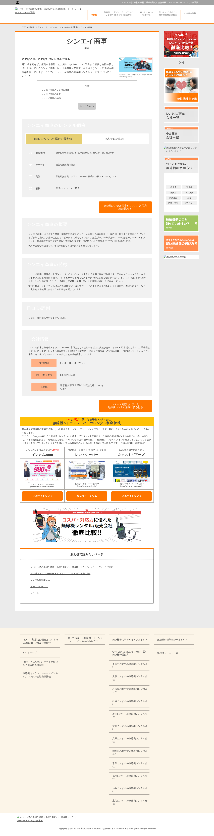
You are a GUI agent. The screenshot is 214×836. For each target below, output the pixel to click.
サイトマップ (30, 652)
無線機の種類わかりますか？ (172, 639)
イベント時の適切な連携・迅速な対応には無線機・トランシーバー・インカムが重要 (160, 2)
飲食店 (173, 187)
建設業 (173, 192)
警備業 (189, 187)
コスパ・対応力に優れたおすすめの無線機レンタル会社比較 (40, 641)
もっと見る (85, 106)
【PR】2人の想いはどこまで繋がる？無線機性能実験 (40, 663)
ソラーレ (34, 593)
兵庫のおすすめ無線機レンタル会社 (129, 740)
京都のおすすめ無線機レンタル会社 (129, 727)
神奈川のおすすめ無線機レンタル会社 (129, 752)
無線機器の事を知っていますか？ (129, 639)
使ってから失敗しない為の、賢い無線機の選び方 (129, 653)
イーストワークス (39, 586)
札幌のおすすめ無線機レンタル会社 (129, 703)
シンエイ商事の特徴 (51, 98)
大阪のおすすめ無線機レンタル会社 (129, 678)
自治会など (189, 203)
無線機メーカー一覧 (167, 653)
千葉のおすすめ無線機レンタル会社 (129, 765)
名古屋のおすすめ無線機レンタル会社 (129, 690)
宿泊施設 (189, 192)
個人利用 (181, 210)
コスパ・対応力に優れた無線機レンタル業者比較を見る (125, 406)
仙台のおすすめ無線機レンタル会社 (129, 790)
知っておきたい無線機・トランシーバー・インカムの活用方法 (85, 639)
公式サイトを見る (42, 495)
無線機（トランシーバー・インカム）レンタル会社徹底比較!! (60, 573)
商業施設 (173, 198)
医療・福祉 (173, 203)
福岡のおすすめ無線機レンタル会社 (129, 777)
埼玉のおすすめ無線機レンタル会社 (129, 715)
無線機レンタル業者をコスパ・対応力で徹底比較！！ (125, 207)
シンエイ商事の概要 (51, 94)
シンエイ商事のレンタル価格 (55, 90)
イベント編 (181, 176)
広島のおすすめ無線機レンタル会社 (129, 802)
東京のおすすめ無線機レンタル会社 (129, 665)
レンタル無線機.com (40, 580)
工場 (189, 198)
